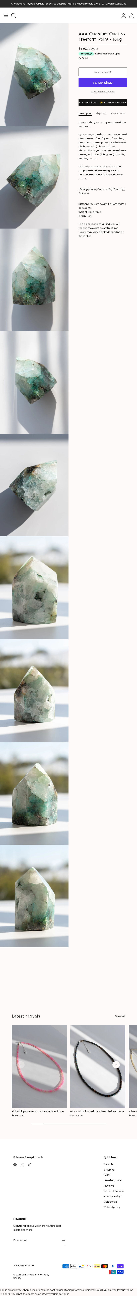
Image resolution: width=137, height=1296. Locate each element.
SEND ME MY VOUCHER (67, 1275)
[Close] (131, 1240)
